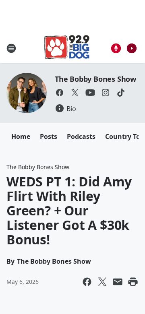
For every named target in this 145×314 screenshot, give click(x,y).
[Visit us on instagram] (105, 92)
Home (20, 136)
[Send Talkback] (116, 48)
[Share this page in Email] (117, 281)
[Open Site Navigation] (11, 48)
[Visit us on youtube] (90, 92)
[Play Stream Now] (132, 48)
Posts (48, 136)
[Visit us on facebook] (59, 92)
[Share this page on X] (102, 281)
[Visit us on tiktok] (121, 92)
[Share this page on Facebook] (87, 281)
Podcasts (81, 136)
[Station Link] (67, 48)
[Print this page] (133, 281)
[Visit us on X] (75, 92)
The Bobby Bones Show (95, 79)
